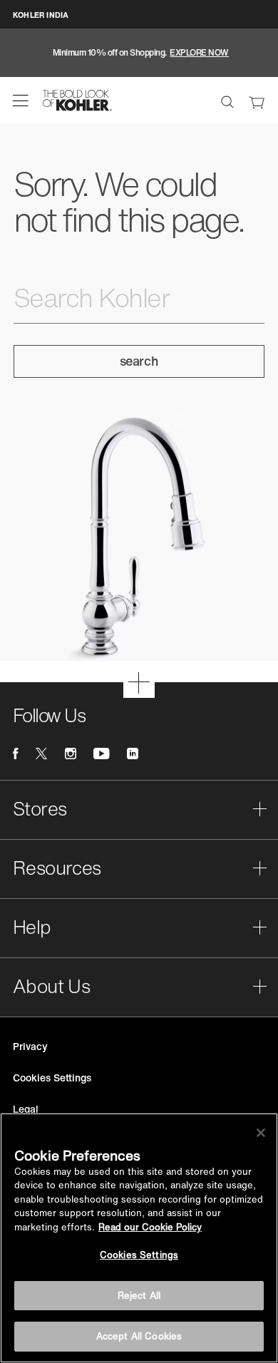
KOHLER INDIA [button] (40, 15)
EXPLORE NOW (199, 52)
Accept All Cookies (139, 1336)
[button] (21, 100)
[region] (139, 1238)
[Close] (261, 1132)
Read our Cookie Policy (150, 1227)
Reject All (139, 1295)
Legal (25, 1108)
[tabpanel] (139, 53)
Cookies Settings (139, 1255)
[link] (256, 100)
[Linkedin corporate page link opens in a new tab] (132, 753)
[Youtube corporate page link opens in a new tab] (101, 753)
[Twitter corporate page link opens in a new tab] (41, 753)
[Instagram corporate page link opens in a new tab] (70, 753)
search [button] (139, 360)
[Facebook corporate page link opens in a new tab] (15, 753)
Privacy (30, 1046)
